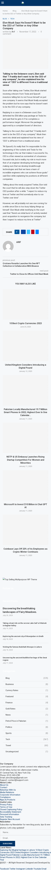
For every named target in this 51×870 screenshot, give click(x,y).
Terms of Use (6, 807)
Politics (27, 727)
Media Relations (7, 792)
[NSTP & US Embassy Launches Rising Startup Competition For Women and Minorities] (25, 438)
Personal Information (9, 814)
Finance (27, 702)
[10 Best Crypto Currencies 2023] (25, 304)
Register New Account (10, 819)
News (27, 715)
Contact (3, 787)
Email (44, 869)
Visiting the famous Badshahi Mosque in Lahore (22, 647)
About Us (4, 785)
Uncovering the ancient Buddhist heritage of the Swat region (25, 659)
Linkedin (29, 869)
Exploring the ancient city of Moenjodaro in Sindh (23, 636)
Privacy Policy (6, 804)
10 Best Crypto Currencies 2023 (25, 323)
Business (27, 684)
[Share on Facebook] (23, 232)
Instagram (20, 869)
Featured (27, 696)
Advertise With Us (8, 790)
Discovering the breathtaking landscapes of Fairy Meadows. (20, 610)
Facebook (4, 869)
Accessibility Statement (10, 812)
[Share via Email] (37, 232)
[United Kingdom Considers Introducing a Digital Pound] (25, 346)
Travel (27, 745)
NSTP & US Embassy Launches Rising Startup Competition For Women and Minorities (25, 459)
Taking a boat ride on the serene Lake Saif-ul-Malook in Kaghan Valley (25, 624)
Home (5, 11)
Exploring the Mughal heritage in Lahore (17, 850)
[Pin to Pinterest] (32, 232)
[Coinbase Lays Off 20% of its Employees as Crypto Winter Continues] (25, 530)
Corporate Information (10, 795)
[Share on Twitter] (28, 232)
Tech (27, 739)
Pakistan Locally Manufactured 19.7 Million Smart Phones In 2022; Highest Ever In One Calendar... (25, 412)
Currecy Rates (27, 690)
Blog (14, 11)
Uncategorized (27, 751)
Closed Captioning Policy (11, 809)
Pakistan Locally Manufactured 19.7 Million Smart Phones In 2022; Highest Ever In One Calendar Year (25, 857)
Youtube (37, 869)
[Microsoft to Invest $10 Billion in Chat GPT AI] (25, 485)
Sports (27, 733)
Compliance (5, 797)
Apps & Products (7, 799)
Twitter (12, 869)
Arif (13, 32)
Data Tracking (6, 817)
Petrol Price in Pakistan (27, 721)
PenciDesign (5, 866)
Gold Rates (27, 708)
